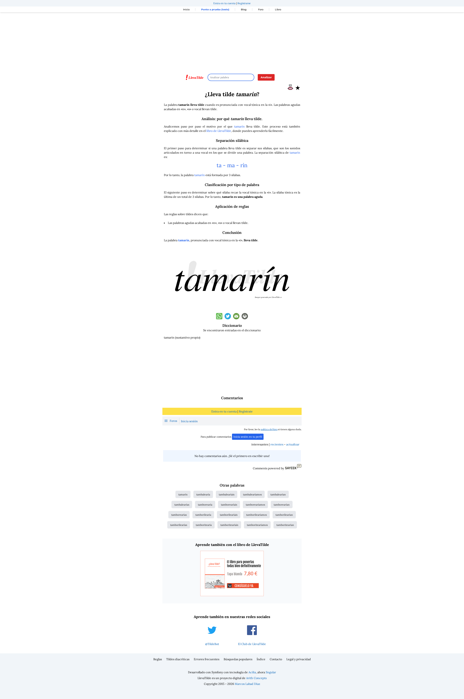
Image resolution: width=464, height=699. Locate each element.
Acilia (252, 672)
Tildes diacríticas (177, 659)
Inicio (186, 9)
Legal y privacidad (298, 659)
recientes (276, 444)
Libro (278, 9)
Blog (243, 9)
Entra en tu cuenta (224, 3)
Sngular (271, 672)
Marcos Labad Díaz (247, 684)
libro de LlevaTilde (218, 131)
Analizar (266, 77)
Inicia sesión (189, 421)
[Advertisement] (232, 41)
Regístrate (246, 411)
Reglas (157, 659)
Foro (260, 9)
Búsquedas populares (238, 659)
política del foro (269, 429)
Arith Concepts (256, 678)
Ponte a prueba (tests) (215, 9)
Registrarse (244, 3)
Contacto (276, 659)
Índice (261, 659)
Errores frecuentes (206, 659)
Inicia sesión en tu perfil (247, 436)
